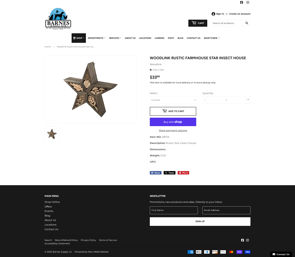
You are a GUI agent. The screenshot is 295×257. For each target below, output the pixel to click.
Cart (200, 23)
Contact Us (193, 38)
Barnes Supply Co (62, 252)
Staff (171, 38)
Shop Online (52, 202)
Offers (48, 206)
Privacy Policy (88, 240)
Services (114, 38)
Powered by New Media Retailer (92, 252)
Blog (180, 38)
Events (49, 211)
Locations (145, 38)
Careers (159, 38)
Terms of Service (108, 240)
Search (48, 240)
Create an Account (239, 14)
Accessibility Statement (57, 243)
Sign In (220, 14)
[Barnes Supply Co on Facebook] (241, 3)
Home (48, 46)
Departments (96, 38)
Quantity (208, 93)
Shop (79, 38)
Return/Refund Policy (66, 240)
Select (153, 93)
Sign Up (200, 221)
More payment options (173, 130)
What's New (211, 38)
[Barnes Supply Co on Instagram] (247, 3)
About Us (130, 38)
